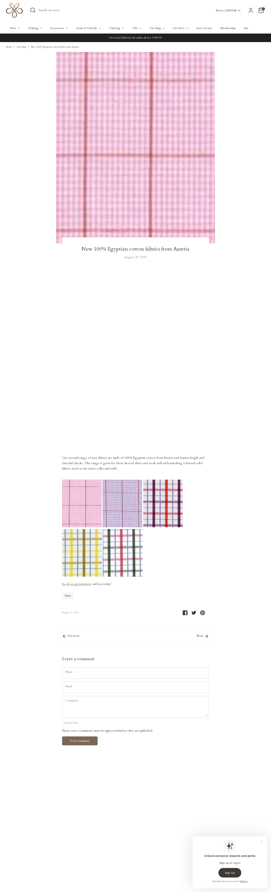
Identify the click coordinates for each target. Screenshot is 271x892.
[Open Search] (33, 10)
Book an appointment (76, 584)
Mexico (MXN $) (226, 10)
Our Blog (21, 46)
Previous (73, 636)
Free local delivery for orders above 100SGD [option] (135, 37)
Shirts (68, 596)
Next (200, 636)
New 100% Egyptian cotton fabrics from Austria (55, 46)
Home (9, 46)
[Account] (251, 10)
